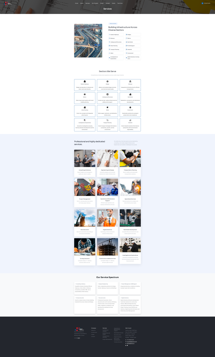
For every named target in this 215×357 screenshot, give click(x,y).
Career (102, 3)
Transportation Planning (130, 170)
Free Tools (119, 3)
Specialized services (118, 332)
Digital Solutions (107, 229)
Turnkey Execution (85, 258)
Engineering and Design (107, 170)
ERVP (79, 338)
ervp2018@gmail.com (132, 341)
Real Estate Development (130, 229)
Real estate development (117, 339)
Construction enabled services (107, 258)
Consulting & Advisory (85, 170)
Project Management (84, 199)
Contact (108, 3)
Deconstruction (85, 229)
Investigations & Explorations (130, 255)
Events (113, 3)
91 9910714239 (207, 3)
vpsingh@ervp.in (130, 343)
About (81, 3)
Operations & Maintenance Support (107, 199)
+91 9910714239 (130, 339)
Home (76, 3)
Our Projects (95, 3)
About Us (93, 330)
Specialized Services (130, 199)
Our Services (94, 332)
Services (88, 3)
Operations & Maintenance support (117, 329)
